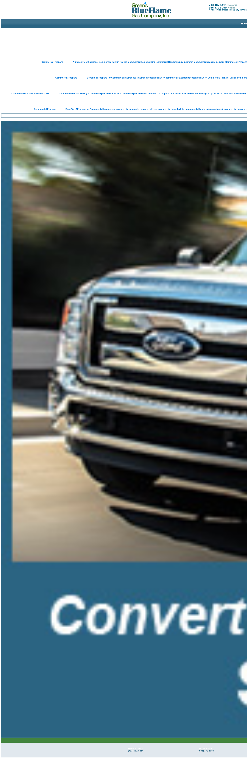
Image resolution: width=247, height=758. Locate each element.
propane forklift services (220, 93)
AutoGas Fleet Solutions (85, 62)
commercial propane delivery (209, 62)
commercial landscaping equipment (174, 62)
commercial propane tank (133, 93)
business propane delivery (151, 78)
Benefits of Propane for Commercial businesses (111, 78)
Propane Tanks (41, 93)
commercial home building (141, 62)
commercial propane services (103, 93)
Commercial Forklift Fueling (113, 62)
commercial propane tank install (164, 93)
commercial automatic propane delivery (186, 78)
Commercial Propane (52, 62)
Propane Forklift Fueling (194, 93)
